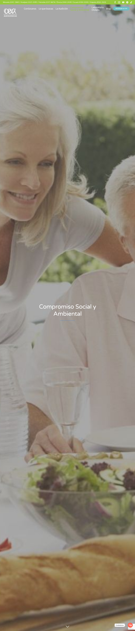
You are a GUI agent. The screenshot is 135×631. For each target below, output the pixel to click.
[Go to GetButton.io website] (130, 629)
